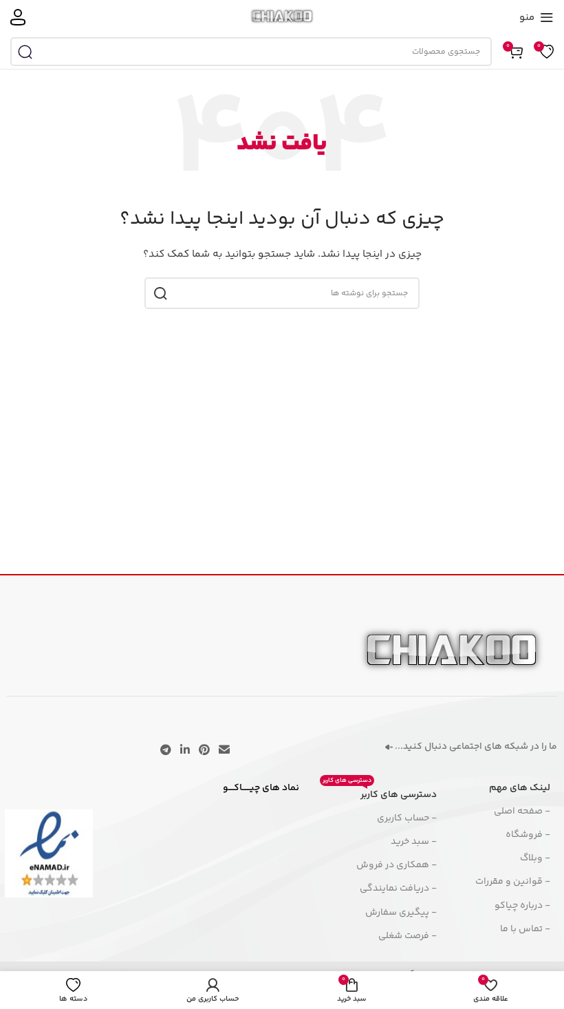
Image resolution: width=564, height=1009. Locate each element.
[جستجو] (24, 51)
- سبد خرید (414, 841)
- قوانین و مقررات (512, 881)
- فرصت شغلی (407, 936)
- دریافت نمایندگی (398, 888)
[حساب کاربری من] (17, 17)
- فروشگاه (528, 834)
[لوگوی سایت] (282, 17)
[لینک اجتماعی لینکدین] (184, 750)
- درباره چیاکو (522, 905)
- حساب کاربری (407, 818)
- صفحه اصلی (522, 811)
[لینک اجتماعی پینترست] (205, 750)
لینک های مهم (519, 788)
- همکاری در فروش (396, 865)
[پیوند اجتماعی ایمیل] (225, 750)
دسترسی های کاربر (380, 793)
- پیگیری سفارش (401, 912)
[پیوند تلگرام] (165, 750)
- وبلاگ (535, 858)
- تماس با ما (525, 929)
